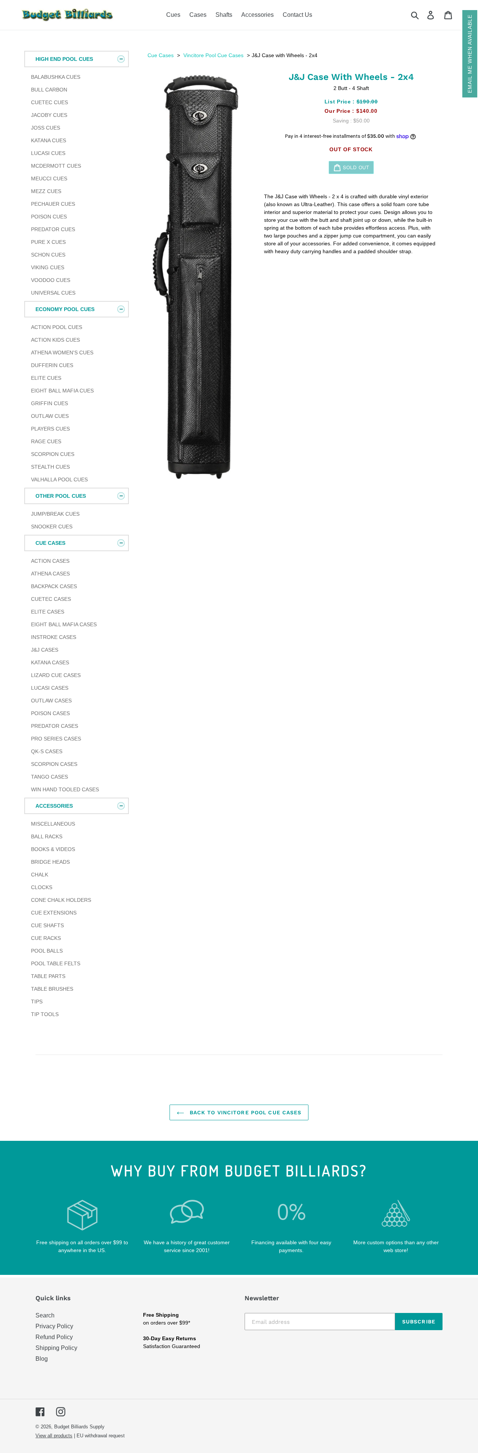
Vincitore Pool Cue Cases (213, 55)
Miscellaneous (53, 824)
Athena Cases (50, 574)
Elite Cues (46, 378)
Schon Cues (48, 255)
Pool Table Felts (55, 963)
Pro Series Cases (56, 739)
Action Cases (50, 561)
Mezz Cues (46, 191)
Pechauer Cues (53, 204)
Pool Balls (47, 951)
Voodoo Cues (50, 280)
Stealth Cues (50, 467)
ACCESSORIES (54, 806)
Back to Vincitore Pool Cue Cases (245, 1112)
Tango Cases (49, 777)
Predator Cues (53, 229)
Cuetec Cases (51, 599)
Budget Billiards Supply (79, 1426)
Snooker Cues (51, 527)
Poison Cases (50, 713)
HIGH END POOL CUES (64, 59)
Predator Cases (54, 726)
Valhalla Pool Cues (59, 479)
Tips (37, 1002)
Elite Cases (47, 612)
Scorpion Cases (54, 764)
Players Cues (50, 429)
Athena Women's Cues (62, 353)
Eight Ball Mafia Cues (62, 391)
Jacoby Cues (49, 115)
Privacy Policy (54, 1326)
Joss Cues (45, 128)
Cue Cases (161, 55)
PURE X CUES (48, 242)
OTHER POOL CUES (60, 496)
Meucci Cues (49, 178)
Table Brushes (52, 989)
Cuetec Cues (49, 102)
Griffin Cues (49, 403)
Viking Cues (47, 267)
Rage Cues (46, 441)
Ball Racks (46, 836)
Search (45, 1315)
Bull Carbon (49, 90)
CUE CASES (50, 543)
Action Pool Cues (56, 327)
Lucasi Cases (49, 688)
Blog (41, 1359)
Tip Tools (45, 1014)
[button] (470, 53)
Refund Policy (54, 1337)
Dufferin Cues (52, 365)
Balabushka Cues (55, 77)
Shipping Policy (56, 1348)
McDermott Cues (56, 166)
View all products (53, 1435)
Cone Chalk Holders (61, 900)
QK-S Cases (46, 751)
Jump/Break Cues (55, 514)
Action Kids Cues (55, 340)
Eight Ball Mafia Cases (64, 624)
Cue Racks (46, 938)
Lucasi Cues (48, 153)
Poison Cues (49, 217)
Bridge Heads (50, 862)
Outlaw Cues (50, 416)
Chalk (39, 875)
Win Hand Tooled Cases (65, 789)
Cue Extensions (54, 913)
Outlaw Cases (51, 701)
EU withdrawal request (101, 1435)
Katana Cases (50, 662)
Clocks (41, 887)
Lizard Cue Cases (56, 675)
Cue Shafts (47, 925)
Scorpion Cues (52, 454)
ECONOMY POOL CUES (64, 309)
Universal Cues (53, 293)
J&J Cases (44, 650)
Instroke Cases (53, 637)
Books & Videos (53, 849)
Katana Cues (48, 140)
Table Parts (48, 976)
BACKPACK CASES (54, 586)
